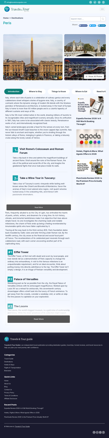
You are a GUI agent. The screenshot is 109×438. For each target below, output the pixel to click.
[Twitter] (97, 432)
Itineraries (7, 371)
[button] (83, 25)
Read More (39, 319)
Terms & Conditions (11, 395)
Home (6, 381)
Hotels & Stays (9, 365)
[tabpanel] (54, 211)
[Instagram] (100, 432)
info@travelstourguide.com (17, 2)
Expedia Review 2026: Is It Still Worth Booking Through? (88, 121)
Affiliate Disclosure (10, 398)
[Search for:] (88, 19)
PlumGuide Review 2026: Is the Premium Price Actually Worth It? (89, 181)
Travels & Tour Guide (22, 426)
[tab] (13, 91)
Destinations (8, 362)
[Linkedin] (103, 432)
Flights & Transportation (12, 368)
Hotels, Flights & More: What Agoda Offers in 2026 (21, 412)
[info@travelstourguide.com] (5, 2)
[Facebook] (94, 432)
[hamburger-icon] (102, 9)
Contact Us (8, 389)
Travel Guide (8, 359)
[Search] (103, 19)
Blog (5, 386)
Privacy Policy (9, 392)
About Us (7, 384)
